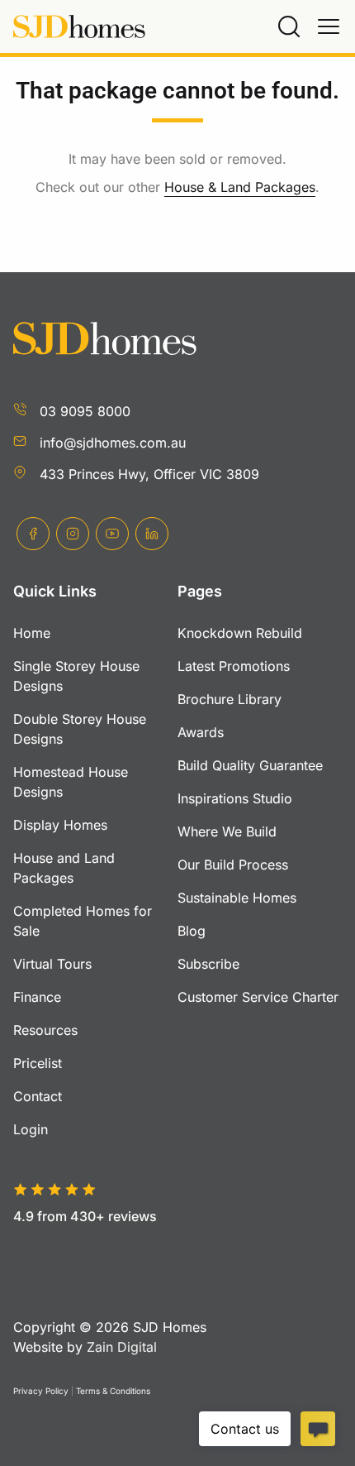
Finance (37, 997)
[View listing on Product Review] (100, 1243)
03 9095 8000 (85, 411)
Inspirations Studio (235, 798)
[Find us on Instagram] (72, 533)
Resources (45, 1030)
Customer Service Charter (258, 997)
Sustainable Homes (237, 897)
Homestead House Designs (70, 782)
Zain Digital (122, 1347)
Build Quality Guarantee (250, 765)
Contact (37, 1096)
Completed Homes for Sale (82, 921)
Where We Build (227, 831)
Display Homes (60, 825)
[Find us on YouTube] (112, 533)
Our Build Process (233, 864)
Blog (192, 930)
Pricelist (37, 1063)
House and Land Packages (64, 868)
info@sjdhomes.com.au (113, 442)
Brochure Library (230, 699)
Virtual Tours (52, 964)
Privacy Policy (41, 1391)
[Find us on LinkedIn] (151, 533)
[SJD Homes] (79, 27)
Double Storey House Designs (79, 729)
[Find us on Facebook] (33, 533)
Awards (201, 732)
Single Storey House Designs (76, 676)
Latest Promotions (234, 666)
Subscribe (208, 964)
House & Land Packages (239, 187)
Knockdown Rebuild (240, 633)
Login (30, 1129)
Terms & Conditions (113, 1391)
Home (31, 633)
